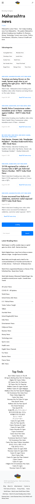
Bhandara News (20, 53)
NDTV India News (26, 76)
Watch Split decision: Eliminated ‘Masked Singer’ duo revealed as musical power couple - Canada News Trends (17, 278)
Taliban (4, 309)
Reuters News (6, 356)
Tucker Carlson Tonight (9, 305)
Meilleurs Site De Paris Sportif (17, 404)
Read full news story (25, 97)
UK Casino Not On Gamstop (17, 384)
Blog (4, 486)
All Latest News (7, 287)
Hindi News (5, 76)
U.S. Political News (8, 301)
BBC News (5, 364)
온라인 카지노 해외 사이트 (17, 444)
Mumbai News (6, 60)
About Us (10, 486)
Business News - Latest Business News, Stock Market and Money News (17, 497)
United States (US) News (9, 298)
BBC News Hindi (6, 135)
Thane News (28, 67)
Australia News (6, 312)
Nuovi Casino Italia (17, 455)
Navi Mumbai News (7, 63)
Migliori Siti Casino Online (17, 380)
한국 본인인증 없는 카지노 (17, 412)
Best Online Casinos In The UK (17, 376)
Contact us (27, 486)
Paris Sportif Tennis (17, 401)
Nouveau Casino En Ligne (17, 468)
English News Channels (9, 349)
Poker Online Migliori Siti (17, 395)
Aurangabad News (7, 53)
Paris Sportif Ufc (17, 408)
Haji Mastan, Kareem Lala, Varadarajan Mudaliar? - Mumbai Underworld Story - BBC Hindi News (17, 141)
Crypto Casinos (17, 459)
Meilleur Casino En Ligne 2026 (17, 449)
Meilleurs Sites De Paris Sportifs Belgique (17, 391)
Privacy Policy (21, 489)
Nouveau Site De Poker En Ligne (17, 399)
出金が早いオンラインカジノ (17, 410)
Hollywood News (7, 327)
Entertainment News (8, 323)
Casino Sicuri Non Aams (17, 434)
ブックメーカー (17, 419)
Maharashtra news (14, 76)
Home (28, 489)
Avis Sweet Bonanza (17, 406)
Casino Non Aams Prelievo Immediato (17, 442)
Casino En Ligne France (17, 453)
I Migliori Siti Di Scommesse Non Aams (17, 464)
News (29, 106)
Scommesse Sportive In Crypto (17, 438)
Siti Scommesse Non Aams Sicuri (17, 393)
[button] (3, 2)
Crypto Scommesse (17, 432)
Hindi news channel (24, 135)
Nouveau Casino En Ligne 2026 (17, 451)
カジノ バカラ (17, 417)
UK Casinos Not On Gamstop (17, 382)
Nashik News (17, 60)
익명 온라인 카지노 (17, 447)
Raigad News (6, 67)
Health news (6, 345)
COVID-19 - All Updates (9, 290)
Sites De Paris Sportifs (17, 423)
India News (5, 137)
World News (6, 294)
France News (6, 360)
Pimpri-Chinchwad (20, 63)
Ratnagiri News (17, 67)
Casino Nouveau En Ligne (17, 425)
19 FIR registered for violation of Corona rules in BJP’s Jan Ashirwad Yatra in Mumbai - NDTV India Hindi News (16, 169)
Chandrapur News (7, 56)
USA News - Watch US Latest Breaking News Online (17, 494)
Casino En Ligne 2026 (17, 421)
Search (27, 233)
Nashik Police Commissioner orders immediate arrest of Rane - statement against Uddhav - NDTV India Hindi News (17, 111)
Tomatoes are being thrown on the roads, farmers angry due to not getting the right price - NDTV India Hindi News (16, 82)
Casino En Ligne (17, 462)
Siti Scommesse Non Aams (17, 440)
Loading (17, 225)
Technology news (7, 338)
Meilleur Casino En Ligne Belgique (17, 389)
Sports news (5, 342)
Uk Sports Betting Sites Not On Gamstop (17, 378)
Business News (6, 331)
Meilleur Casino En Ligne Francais (17, 386)
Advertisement (18, 486)
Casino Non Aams (17, 397)
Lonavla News (19, 56)
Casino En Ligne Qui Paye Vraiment (17, 457)
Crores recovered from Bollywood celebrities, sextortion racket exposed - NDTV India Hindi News (17, 198)
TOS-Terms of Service (10, 489)
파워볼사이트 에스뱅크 (17, 414)
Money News (6, 334)
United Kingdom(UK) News (10, 316)
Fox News (5, 353)
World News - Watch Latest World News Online (17, 491)
